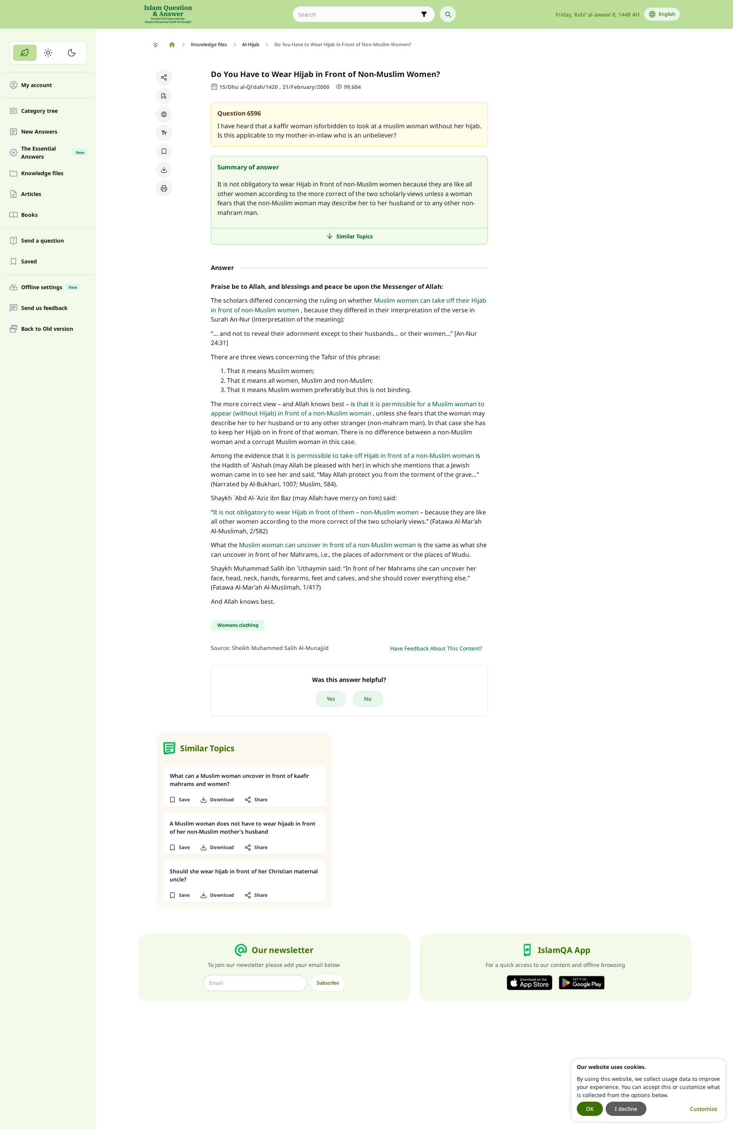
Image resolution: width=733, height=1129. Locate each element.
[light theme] (48, 53)
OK (590, 1108)
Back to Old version (47, 329)
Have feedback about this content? (436, 648)
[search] (448, 14)
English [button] (667, 14)
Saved (29, 261)
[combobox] (358, 14)
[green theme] (25, 53)
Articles (31, 194)
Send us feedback (44, 308)
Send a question (42, 241)
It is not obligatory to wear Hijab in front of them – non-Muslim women (316, 512)
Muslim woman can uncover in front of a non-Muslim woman (327, 545)
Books (29, 215)
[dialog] (648, 1090)
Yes (331, 698)
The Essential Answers (52, 152)
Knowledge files (42, 173)
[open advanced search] (424, 14)
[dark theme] (71, 53)
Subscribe (328, 983)
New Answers (39, 132)
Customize (703, 1108)
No (368, 698)
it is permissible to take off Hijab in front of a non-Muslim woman (380, 455)
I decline (626, 1108)
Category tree (39, 111)
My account (36, 85)
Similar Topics (354, 236)
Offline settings (49, 287)
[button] (164, 77)
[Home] (172, 44)
